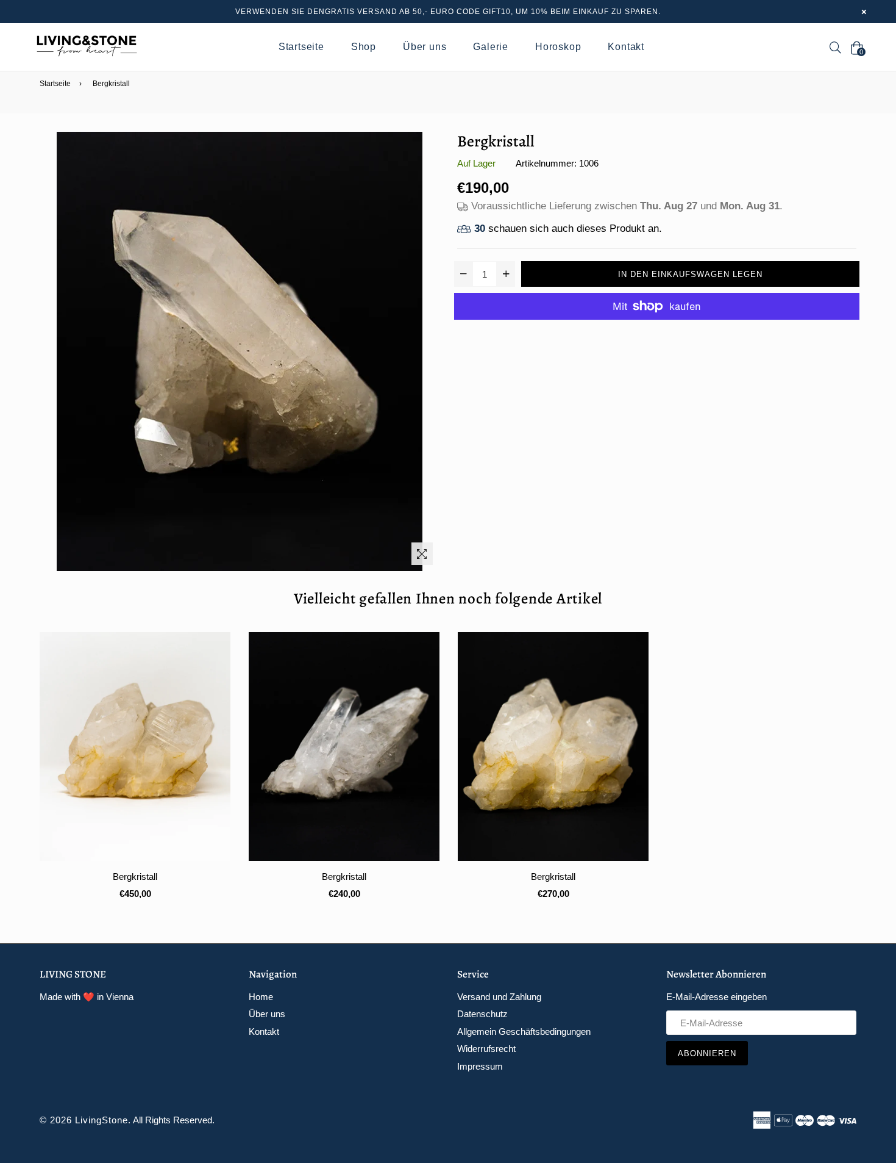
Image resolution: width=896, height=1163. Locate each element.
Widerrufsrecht (486, 1048)
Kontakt (626, 46)
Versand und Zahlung (499, 997)
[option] (125, 776)
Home (261, 997)
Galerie (490, 46)
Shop (363, 46)
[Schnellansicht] (216, 661)
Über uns (424, 46)
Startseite (301, 46)
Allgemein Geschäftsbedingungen (524, 1031)
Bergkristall (135, 876)
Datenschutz (482, 1014)
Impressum (480, 1066)
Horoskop (558, 46)
